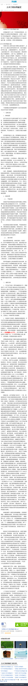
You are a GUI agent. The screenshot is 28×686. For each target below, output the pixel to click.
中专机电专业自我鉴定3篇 (21, 671)
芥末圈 (12, 684)
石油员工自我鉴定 (19, 666)
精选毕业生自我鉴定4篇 (10, 679)
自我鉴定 (15, 4)
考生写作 (8, 4)
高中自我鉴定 (4, 671)
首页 (2, 4)
